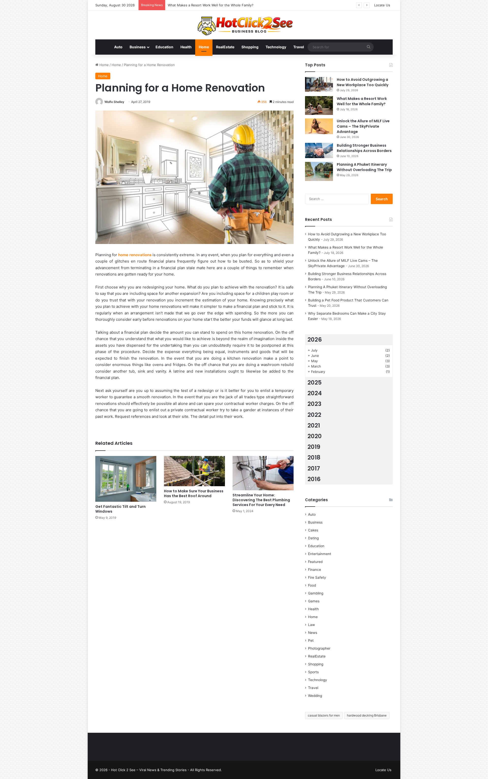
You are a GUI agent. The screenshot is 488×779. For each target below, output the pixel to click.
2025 (315, 382)
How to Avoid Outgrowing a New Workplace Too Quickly (362, 82)
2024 (315, 393)
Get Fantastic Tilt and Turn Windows (120, 509)
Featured (315, 562)
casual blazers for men (324, 715)
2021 (314, 425)
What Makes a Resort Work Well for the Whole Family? (362, 101)
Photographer (319, 648)
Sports (313, 672)
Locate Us (382, 5)
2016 (314, 479)
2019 (314, 447)
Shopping (249, 47)
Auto (118, 47)
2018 (314, 457)
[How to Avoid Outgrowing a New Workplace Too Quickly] (319, 84)
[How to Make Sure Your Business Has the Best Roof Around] (194, 471)
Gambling (315, 593)
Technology (276, 47)
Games (313, 601)
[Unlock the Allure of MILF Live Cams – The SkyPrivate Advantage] (319, 126)
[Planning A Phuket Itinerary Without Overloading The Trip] (319, 171)
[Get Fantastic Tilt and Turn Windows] (125, 479)
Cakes (313, 530)
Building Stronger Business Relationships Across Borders (364, 148)
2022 (314, 415)
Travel (298, 47)
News (312, 633)
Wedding (315, 696)
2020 (315, 436)
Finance (314, 570)
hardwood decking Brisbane (367, 715)
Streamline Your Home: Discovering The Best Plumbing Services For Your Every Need (261, 500)
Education (164, 47)
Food (312, 585)
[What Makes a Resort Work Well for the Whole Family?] (319, 105)
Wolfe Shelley (114, 102)
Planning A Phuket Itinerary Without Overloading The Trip (364, 167)
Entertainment (319, 554)
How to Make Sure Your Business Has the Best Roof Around (193, 493)
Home (204, 47)
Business (138, 47)
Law (311, 625)
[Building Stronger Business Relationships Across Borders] (319, 150)
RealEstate (225, 47)
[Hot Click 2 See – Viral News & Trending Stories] (244, 24)
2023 (315, 404)
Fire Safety (317, 577)
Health (186, 47)
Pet (311, 640)
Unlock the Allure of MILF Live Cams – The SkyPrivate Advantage (219, 5)
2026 (315, 339)
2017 (314, 468)
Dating (313, 538)
